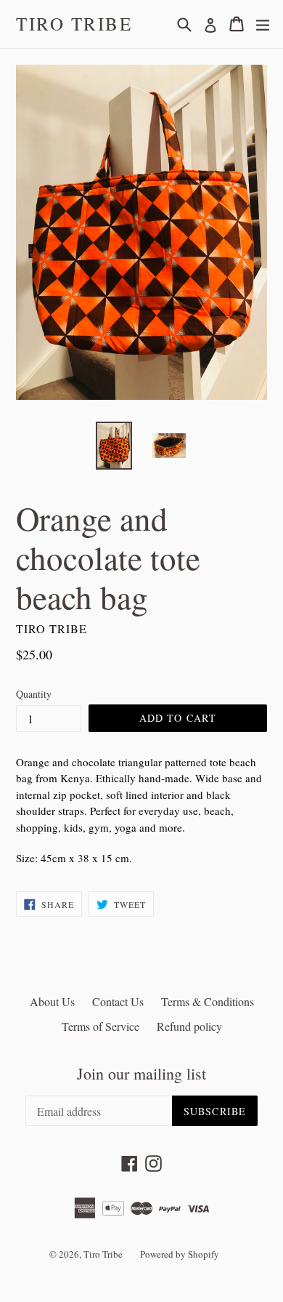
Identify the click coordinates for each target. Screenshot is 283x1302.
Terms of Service (100, 1026)
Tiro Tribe (74, 24)
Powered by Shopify (179, 1254)
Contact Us (118, 1001)
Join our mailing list (141, 1073)
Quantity (34, 694)
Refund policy (189, 1026)
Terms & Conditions (207, 1001)
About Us (52, 1001)
